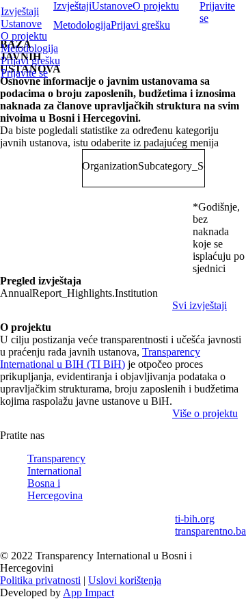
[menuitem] (123, 11)
